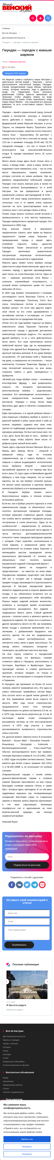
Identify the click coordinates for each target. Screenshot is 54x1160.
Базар (5, 1078)
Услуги (6, 1088)
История (7, 1047)
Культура (7, 1054)
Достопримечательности (13, 38)
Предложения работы (13, 1085)
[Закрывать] (52, 1101)
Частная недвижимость (13, 1092)
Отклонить (27, 1154)
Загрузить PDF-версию (15, 73)
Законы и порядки (11, 1040)
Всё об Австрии (9, 33)
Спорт (5, 1058)
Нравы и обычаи (10, 1043)
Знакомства (8, 1081)
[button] (6, 982)
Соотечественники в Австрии (16, 1065)
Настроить (27, 1146)
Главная (6, 28)
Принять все (27, 1139)
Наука (5, 1051)
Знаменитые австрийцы (14, 1061)
